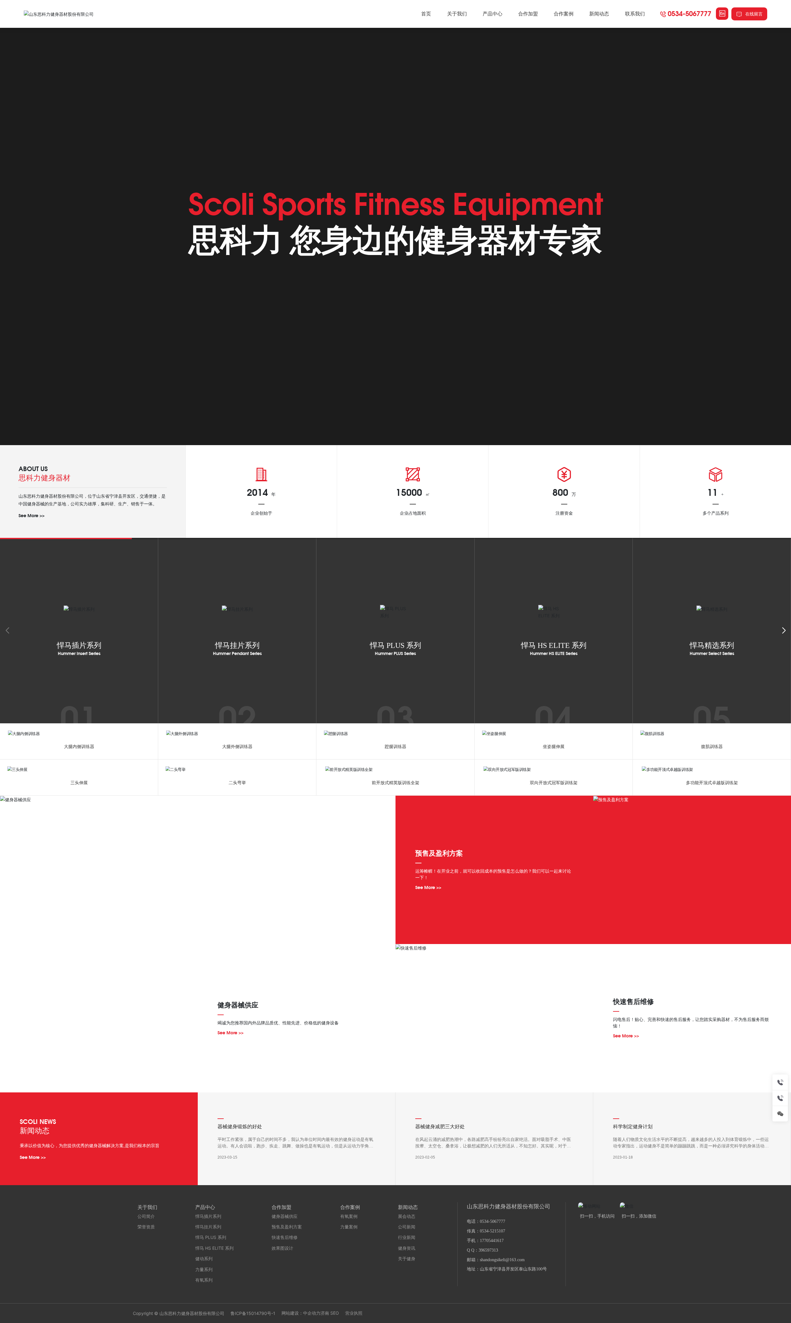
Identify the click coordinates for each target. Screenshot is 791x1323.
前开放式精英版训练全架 (395, 782)
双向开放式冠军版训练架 (553, 782)
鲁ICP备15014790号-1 (253, 1313)
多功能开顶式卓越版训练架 (712, 782)
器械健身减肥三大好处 (440, 1126)
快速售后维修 (633, 1002)
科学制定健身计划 (633, 1126)
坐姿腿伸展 (554, 746)
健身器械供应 (238, 1005)
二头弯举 (237, 782)
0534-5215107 (492, 1231)
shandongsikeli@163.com (502, 1259)
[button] (784, 630)
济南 (324, 1313)
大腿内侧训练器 (79, 746)
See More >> (31, 515)
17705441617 (492, 1240)
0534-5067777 (689, 13)
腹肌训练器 (712, 746)
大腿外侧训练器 (237, 746)
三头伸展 (79, 782)
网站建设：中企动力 (300, 1313)
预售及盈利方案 (439, 853)
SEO (334, 1313)
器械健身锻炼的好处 (240, 1126)
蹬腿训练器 (395, 746)
